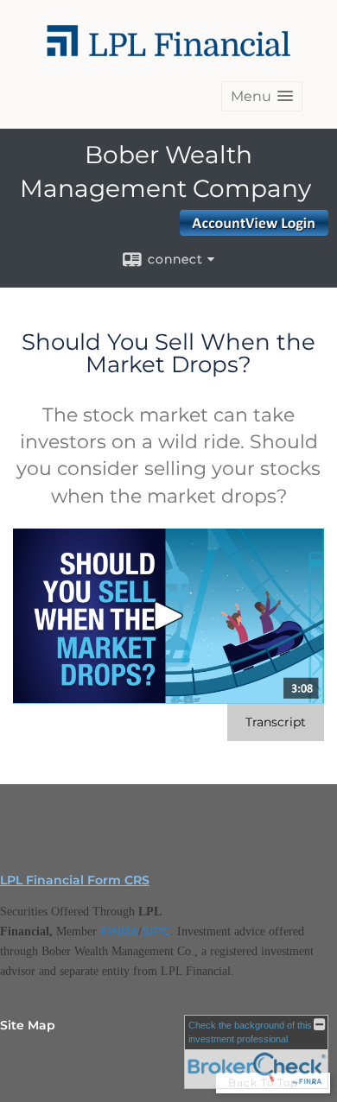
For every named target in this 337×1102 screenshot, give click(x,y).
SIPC (156, 931)
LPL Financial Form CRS (74, 880)
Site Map (27, 1025)
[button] (261, 96)
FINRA (119, 931)
